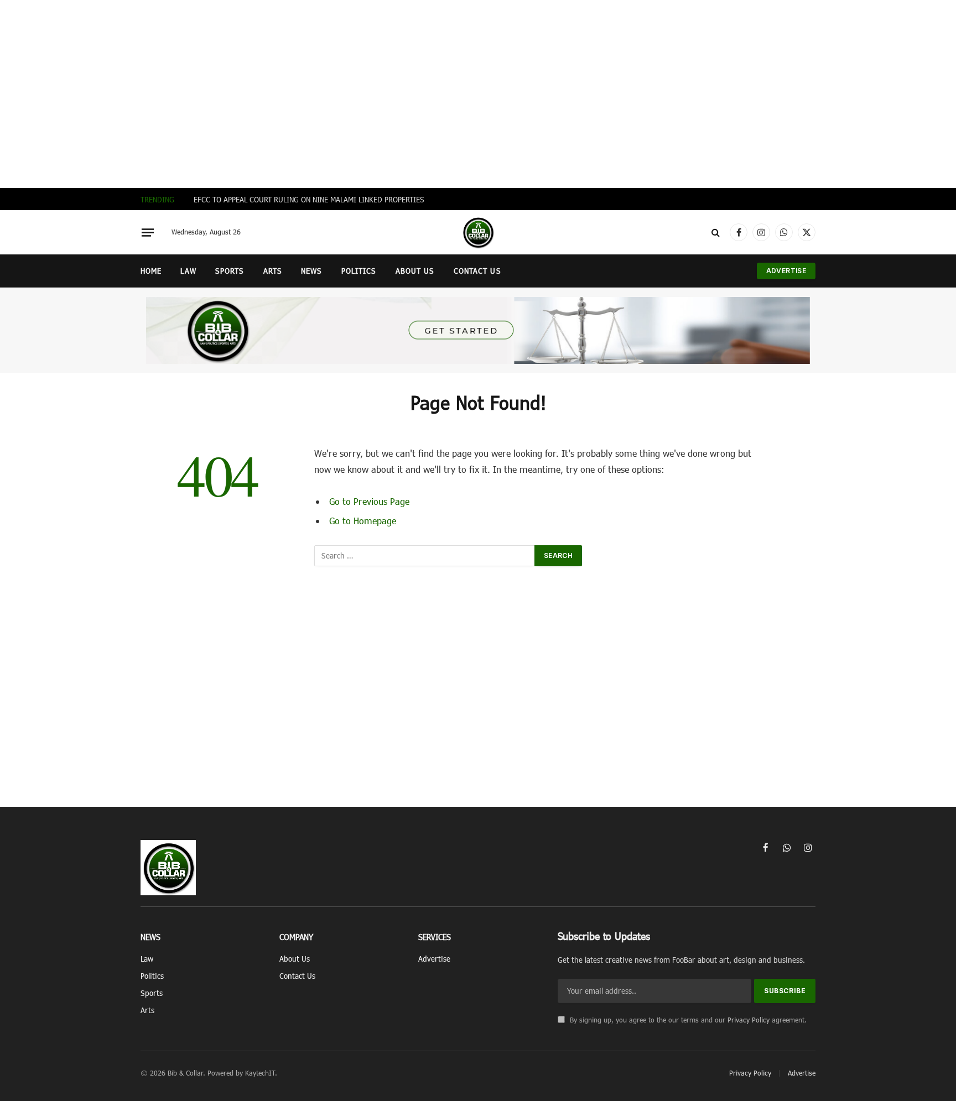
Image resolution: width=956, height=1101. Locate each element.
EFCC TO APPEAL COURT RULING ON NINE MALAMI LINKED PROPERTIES (310, 199)
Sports (230, 270)
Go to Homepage (362, 520)
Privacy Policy (749, 1019)
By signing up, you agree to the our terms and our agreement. (687, 1019)
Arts (272, 270)
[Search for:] (425, 555)
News (311, 270)
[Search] (715, 232)
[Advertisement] (478, 94)
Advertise (786, 271)
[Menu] (148, 232)
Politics (359, 270)
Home (151, 270)
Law (188, 270)
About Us (415, 270)
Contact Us (477, 270)
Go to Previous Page (369, 501)
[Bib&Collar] (478, 232)
